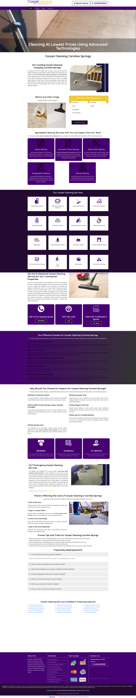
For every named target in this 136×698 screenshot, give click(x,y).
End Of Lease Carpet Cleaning (37, 264)
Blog (43, 8)
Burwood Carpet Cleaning (64, 608)
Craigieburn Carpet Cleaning (92, 605)
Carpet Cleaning (53, 659)
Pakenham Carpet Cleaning (64, 605)
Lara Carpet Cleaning (90, 612)
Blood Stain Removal (99, 225)
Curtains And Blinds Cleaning (99, 245)
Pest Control (58, 265)
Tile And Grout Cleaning (99, 264)
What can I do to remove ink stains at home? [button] (46, 589)
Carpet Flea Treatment (99, 206)
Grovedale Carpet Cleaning (91, 610)
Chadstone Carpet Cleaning (64, 612)
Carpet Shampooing (37, 225)
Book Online (82, 3)
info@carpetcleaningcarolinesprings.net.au (99, 675)
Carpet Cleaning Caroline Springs (66, 690)
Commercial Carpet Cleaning (78, 225)
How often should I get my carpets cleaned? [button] (46, 554)
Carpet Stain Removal (78, 206)
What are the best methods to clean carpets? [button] (46, 579)
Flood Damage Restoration (57, 245)
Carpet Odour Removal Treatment (58, 206)
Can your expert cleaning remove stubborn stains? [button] (48, 564)
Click (68, 321)
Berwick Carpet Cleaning (35, 610)
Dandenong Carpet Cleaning (92, 607)
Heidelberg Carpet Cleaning (36, 608)
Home (30, 8)
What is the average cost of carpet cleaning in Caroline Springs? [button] (52, 569)
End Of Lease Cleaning (55, 667)
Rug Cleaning (78, 264)
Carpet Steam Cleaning (37, 206)
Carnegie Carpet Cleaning (64, 610)
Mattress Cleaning (54, 672)
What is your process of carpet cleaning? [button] (45, 584)
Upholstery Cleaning (78, 245)
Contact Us (50, 8)
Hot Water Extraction (57, 225)
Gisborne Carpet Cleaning (36, 607)
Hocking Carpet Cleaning (36, 605)
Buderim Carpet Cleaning (36, 612)
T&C (88, 690)
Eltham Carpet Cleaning (90, 608)
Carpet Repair (37, 245)
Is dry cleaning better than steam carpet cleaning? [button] (48, 574)
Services (37, 8)
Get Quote (96, 323)
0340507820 (100, 3)
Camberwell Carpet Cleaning (64, 607)
